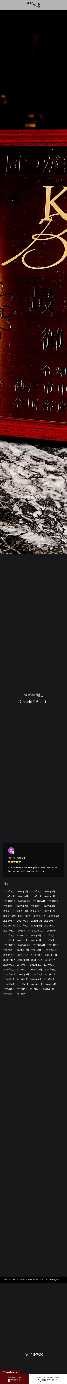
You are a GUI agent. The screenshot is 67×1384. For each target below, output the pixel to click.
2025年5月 (49, 906)
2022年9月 (53, 945)
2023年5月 (48, 935)
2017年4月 (35, 989)
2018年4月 (35, 979)
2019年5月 (22, 964)
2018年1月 (8, 984)
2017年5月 (22, 989)
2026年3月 (22, 896)
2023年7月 (22, 935)
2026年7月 (22, 891)
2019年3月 (49, 964)
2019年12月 (37, 954)
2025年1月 (49, 910)
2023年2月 (35, 940)
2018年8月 (36, 974)
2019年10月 (9, 959)
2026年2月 (36, 896)
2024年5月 (50, 920)
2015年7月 (22, 994)
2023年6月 (35, 935)
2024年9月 (53, 915)
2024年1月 (50, 925)
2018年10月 (9, 974)
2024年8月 (9, 920)
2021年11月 (37, 950)
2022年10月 (39, 945)
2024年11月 (24, 915)
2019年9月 (23, 959)
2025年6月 (36, 906)
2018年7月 (50, 974)
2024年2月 (36, 925)
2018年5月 (22, 979)
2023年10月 (38, 930)
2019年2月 (8, 969)
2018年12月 (36, 969)
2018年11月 (50, 969)
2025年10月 (39, 901)
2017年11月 (37, 984)
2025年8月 (9, 906)
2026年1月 (49, 896)
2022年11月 (24, 945)
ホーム (6, 1279)
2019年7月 (50, 959)
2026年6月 (36, 891)
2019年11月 (51, 954)
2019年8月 (36, 959)
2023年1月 (48, 940)
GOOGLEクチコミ (18, 1279)
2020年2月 (22, 954)
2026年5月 (49, 891)
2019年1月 (22, 969)
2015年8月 (8, 994)
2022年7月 (9, 950)
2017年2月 (48, 989)
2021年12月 (23, 950)
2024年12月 (9, 915)
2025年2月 (36, 910)
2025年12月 (9, 901)
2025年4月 (9, 910)
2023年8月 (8, 935)
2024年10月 (39, 915)
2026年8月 (9, 891)
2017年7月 (8, 989)
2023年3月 (22, 940)
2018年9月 (23, 974)
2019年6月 (8, 964)
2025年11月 (24, 901)
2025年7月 (22, 906)
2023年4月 (9, 940)
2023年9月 (52, 930)
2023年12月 (9, 930)
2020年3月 (9, 954)
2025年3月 (22, 910)
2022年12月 (9, 945)
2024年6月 (36, 920)
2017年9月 (50, 984)
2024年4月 (9, 925)
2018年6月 (8, 979)
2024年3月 (22, 925)
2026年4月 (9, 896)
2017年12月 (23, 984)
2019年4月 (35, 964)
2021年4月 (51, 950)
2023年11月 (24, 930)
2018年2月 (49, 979)
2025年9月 (53, 901)
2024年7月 (22, 920)
